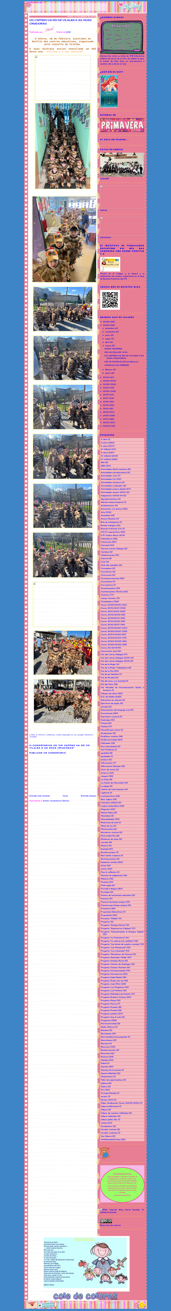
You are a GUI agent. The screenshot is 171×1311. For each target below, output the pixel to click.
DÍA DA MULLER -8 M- (116, 352)
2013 (106, 412)
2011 (106, 419)
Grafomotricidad (109, 740)
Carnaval (50, 735)
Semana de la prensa (111, 1070)
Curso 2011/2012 (110, 611)
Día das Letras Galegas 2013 (115, 661)
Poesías (104, 882)
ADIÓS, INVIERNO (113, 349)
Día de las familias (109, 674)
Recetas (104, 1030)
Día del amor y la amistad (113, 681)
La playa (105, 786)
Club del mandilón (109, 565)
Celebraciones (107, 555)
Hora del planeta (109, 746)
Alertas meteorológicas (112, 502)
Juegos (104, 776)
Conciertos (106, 572)
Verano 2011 (107, 1100)
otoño (104, 869)
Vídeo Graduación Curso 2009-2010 (120, 1103)
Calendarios (106, 539)
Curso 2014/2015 (110, 621)
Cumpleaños (107, 601)
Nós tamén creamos (110, 855)
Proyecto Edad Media (111, 977)
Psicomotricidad (108, 1023)
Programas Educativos (112, 912)
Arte (103, 512)
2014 (106, 408)
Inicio (65, 796)
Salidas (104, 1060)
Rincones (105, 1053)
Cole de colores (56, 1303)
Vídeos (104, 1110)
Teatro (104, 1086)
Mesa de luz (107, 826)
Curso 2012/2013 (110, 615)
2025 (106, 325)
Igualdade (105, 756)
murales (104, 842)
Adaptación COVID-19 (112, 496)
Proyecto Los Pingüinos (112, 987)
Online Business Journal (112, 1303)
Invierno (104, 773)
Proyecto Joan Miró (111, 984)
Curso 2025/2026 (111, 644)
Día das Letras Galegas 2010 (115, 658)
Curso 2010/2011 (110, 608)
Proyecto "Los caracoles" (113, 951)
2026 (106, 322)
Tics (103, 1090)
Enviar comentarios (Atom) (56, 801)
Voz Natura (106, 1136)
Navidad (104, 849)
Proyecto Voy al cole (111, 1017)
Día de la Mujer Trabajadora (114, 668)
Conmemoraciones (110, 578)
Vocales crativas (108, 1129)
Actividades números (111, 482)
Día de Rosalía (108, 677)
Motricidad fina (108, 836)
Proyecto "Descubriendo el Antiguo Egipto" (122, 932)
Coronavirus (107, 585)
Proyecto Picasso (109, 1007)
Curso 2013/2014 (110, 618)
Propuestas (106, 915)
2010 (106, 422)
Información (106, 763)
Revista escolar (108, 1050)
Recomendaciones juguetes (114, 1037)
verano (104, 1096)
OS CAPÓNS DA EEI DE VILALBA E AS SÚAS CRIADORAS (60, 22)
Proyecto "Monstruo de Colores (116, 954)
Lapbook (105, 793)
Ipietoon (92, 1303)
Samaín (104, 1067)
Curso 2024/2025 (63, 735)
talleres (104, 1083)
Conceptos (106, 568)
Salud (103, 1063)
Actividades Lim (108, 479)
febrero (109, 369)
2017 (106, 398)
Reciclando (106, 1034)
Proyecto (105, 922)
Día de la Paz (107, 671)
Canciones (106, 542)
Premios (105, 898)
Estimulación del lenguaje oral (115, 710)
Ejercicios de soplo (110, 703)
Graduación (106, 733)
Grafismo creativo (109, 736)
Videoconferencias (109, 1106)
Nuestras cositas (109, 862)
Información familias (111, 766)
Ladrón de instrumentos (112, 789)
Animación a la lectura (111, 509)
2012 (106, 415)
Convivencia (106, 581)
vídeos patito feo (109, 1119)
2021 (106, 388)
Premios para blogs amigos (114, 905)
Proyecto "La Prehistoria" (113, 938)
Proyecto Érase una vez (112, 981)
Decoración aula (108, 651)
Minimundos (107, 829)
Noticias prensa (108, 859)
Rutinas (104, 1057)
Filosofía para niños (110, 730)
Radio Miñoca (107, 1027)
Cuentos (105, 595)
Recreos (105, 1043)
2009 (107, 426)
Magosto (105, 809)
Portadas (105, 892)
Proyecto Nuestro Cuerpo (113, 997)
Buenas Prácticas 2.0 (111, 529)
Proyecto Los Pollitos (111, 990)
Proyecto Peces (108, 1000)
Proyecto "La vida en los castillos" (117, 941)
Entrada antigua (88, 796)
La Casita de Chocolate (112, 783)
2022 (106, 384)
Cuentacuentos (108, 588)
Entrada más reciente (39, 796)
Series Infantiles (108, 1073)
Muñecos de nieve (109, 839)
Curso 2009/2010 (111, 605)
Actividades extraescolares (113, 472)
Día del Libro (107, 684)
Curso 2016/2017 (110, 625)
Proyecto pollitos (109, 1014)
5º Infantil (106, 456)
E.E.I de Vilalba (77, 735)
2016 (106, 402)
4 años (104, 446)
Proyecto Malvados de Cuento (116, 994)
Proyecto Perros (109, 1004)
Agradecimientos (109, 499)
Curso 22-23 (108, 648)
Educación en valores (111, 700)
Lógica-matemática (110, 806)
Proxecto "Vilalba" (109, 918)
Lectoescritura (108, 796)
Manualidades (107, 819)
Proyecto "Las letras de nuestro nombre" (120, 944)
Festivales (105, 720)
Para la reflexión (108, 872)
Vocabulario (106, 1126)
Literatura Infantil (109, 802)
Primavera (105, 908)
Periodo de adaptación (112, 875)
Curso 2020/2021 (111, 631)
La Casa (105, 779)
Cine (103, 562)
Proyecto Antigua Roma (112, 961)
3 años (104, 443)
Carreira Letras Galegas (112, 548)
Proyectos (106, 1020)
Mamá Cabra (107, 813)
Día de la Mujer (108, 664)
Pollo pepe (106, 885)
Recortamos (107, 1040)
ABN (103, 466)
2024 (106, 377)
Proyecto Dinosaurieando (113, 971)
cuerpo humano (108, 598)
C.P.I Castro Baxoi (109, 535)
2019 (106, 395)
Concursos (106, 575)
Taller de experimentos (112, 1080)
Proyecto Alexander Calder (114, 957)
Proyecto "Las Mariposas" (113, 947)
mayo (108, 339)
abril (107, 342)
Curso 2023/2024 (111, 638)
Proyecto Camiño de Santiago (115, 964)
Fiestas (104, 726)
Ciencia (104, 558)
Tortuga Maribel (108, 1093)
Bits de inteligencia (110, 522)
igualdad (105, 753)
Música (104, 846)
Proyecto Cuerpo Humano (113, 967)
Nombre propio (108, 852)
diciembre (110, 328)
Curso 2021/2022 (111, 634)
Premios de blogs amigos (113, 902)
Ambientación (107, 505)
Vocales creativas (109, 1133)
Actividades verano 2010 (113, 492)
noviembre (110, 332)
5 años (32, 735)
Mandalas (105, 816)
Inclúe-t (104, 760)
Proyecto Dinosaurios (111, 974)
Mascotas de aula (109, 822)
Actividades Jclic (109, 476)
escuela (104, 707)
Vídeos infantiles (109, 1116)
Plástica (104, 879)
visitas (104, 1123)
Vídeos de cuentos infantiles (114, 1113)
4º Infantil (106, 449)
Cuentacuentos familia (112, 592)
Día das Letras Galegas (112, 654)
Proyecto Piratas (109, 1010)
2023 (106, 381)
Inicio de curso (108, 769)
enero (108, 373)
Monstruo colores (110, 832)
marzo (108, 346)
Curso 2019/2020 (111, 628)
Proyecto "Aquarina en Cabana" (116, 928)
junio (108, 335)
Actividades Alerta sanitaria (114, 469)
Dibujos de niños (109, 693)
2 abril (104, 439)
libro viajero (106, 799)
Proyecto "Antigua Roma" (113, 925)
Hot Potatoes (107, 750)
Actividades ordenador (112, 486)
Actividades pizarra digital (113, 489)
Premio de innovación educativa (116, 895)
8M (102, 462)
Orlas (103, 865)
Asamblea (105, 515)
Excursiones (107, 713)
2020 (107, 391)
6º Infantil (40, 735)
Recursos (105, 1047)
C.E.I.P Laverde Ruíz (110, 532)
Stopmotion (107, 1076)
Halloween (105, 743)
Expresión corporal (110, 717)
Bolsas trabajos (108, 525)
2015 (106, 405)
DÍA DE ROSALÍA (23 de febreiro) (121, 362)
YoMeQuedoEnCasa (110, 1139)
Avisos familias (108, 519)
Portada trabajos (109, 889)
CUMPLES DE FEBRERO (116, 365)
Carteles (105, 552)
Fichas (104, 723)
